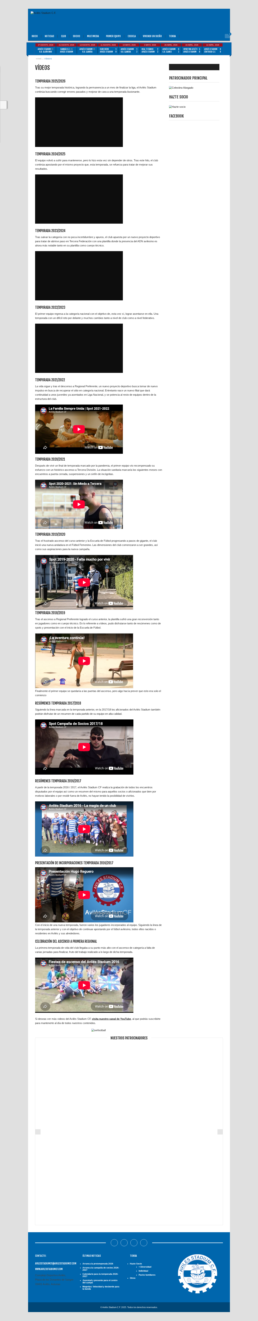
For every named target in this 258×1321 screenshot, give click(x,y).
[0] (227, 36)
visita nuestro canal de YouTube (111, 1018)
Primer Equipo (113, 36)
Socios (76, 36)
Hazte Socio (136, 1264)
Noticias (49, 36)
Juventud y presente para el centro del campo (99, 1281)
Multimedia (93, 36)
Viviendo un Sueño (152, 36)
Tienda (172, 36)
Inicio (35, 36)
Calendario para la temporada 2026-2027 (100, 1275)
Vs (45, 50)
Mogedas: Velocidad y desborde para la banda (100, 1287)
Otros (132, 1278)
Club (63, 36)
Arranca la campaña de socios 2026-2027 (100, 1269)
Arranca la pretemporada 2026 (97, 1264)
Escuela (132, 36)
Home (39, 59)
